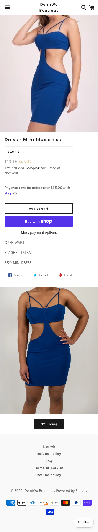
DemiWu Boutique (49, 7)
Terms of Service (49, 468)
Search (49, 447)
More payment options (39, 232)
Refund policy (49, 475)
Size (11, 151)
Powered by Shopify (72, 490)
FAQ (49, 461)
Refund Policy (49, 454)
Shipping (33, 168)
